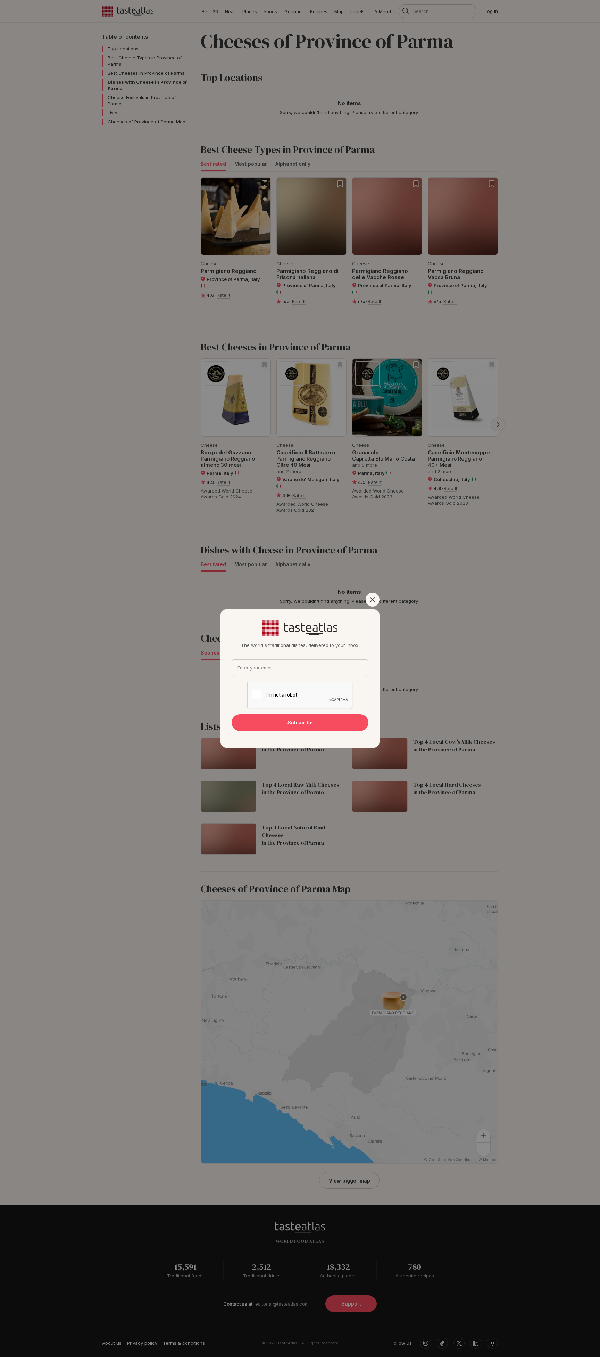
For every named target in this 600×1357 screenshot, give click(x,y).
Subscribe (300, 722)
